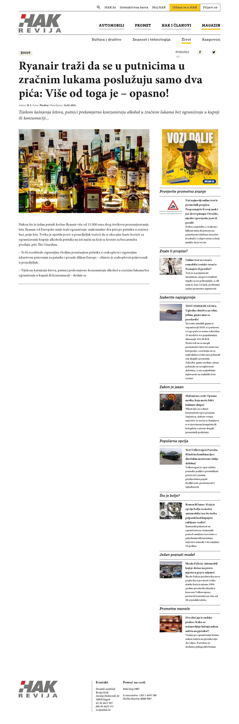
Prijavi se (210, 7)
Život (25, 53)
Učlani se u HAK (184, 7)
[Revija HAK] (40, 23)
